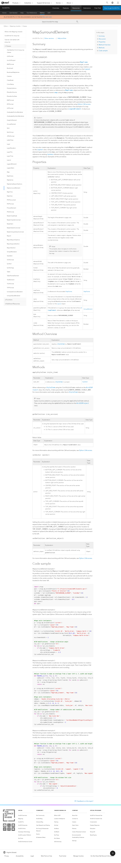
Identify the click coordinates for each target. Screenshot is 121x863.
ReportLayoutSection (13, 244)
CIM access (84, 104)
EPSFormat (10, 104)
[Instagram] (9, 829)
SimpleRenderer (12, 252)
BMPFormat (10, 64)
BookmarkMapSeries (13, 72)
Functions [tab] (9, 300)
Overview (55, 8)
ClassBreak (10, 80)
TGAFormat (10, 284)
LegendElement (11, 164)
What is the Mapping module (13, 32)
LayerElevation (11, 148)
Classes (24, 26)
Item (8, 128)
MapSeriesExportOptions (14, 184)
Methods (102, 48)
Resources (76, 8)
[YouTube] (13, 829)
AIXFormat (10, 56)
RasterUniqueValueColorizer (15, 232)
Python (42, 13)
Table (8, 272)
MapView (9, 196)
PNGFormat (10, 212)
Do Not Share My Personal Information (102, 856)
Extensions (87, 8)
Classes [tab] (8, 46)
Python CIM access (85, 450)
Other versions (49, 38)
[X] (9, 825)
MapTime (10, 192)
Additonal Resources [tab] (13, 304)
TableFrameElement (13, 276)
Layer (8, 144)
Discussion (102, 39)
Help (22, 13)
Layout (9, 160)
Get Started (13, 13)
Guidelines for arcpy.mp (12, 35)
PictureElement (11, 208)
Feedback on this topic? (85, 801)
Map (8, 172)
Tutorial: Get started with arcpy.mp (12, 41)
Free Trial (97, 8)
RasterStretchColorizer (13, 228)
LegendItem (10, 168)
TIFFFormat (10, 287)
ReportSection (11, 248)
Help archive (61, 38)
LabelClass (10, 140)
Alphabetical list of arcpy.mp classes (15, 51)
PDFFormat (10, 204)
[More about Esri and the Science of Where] (9, 816)
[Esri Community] (4, 829)
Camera (9, 76)
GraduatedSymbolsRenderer (15, 116)
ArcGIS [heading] (20, 810)
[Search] (107, 2)
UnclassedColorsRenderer (15, 292)
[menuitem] (25, 815)
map (56, 92)
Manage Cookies (78, 856)
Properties (102, 42)
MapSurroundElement (13, 188)
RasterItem (10, 224)
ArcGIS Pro (6, 8)
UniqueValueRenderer (13, 295)
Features (66, 8)
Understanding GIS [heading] (60, 810)
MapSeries (10, 180)
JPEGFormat (10, 136)
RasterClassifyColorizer (14, 220)
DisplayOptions (11, 88)
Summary (102, 36)
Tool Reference (32, 13)
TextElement (10, 280)
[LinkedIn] (13, 825)
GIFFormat (10, 108)
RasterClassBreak (12, 216)
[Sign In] (118, 2)
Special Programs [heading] (95, 810)
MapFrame (10, 176)
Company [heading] (75, 810)
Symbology (10, 268)
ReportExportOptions (13, 240)
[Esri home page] (5, 2)
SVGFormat (10, 260)
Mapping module (15, 26)
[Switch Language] (112, 2)
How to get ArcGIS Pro (111, 8)
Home (4, 13)
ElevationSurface (12, 96)
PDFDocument (11, 200)
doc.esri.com (47, 17)
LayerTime (10, 156)
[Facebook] (4, 825)
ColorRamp (10, 84)
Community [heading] (39, 810)
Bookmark (10, 68)
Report (9, 236)
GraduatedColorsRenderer (15, 112)
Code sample (103, 50)
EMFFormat (10, 100)
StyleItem (9, 256)
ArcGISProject (11, 60)
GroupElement (11, 124)
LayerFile (9, 152)
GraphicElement (12, 120)
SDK (49, 13)
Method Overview (104, 45)
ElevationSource (12, 92)
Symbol (9, 264)
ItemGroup (10, 132)
